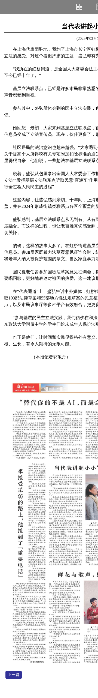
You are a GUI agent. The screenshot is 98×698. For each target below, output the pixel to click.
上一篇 (13, 675)
